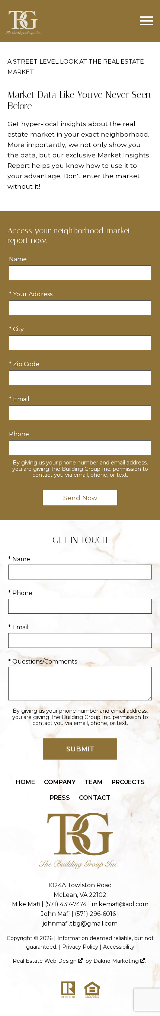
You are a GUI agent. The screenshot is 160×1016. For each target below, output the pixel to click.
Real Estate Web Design (45, 961)
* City (16, 329)
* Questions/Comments (42, 661)
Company (60, 782)
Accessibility (118, 946)
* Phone (20, 593)
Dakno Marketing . (119, 961)
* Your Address (30, 294)
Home (25, 782)
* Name (19, 559)
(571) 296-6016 (95, 913)
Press (60, 797)
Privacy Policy (80, 946)
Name (18, 259)
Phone (19, 434)
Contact (95, 797)
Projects (128, 782)
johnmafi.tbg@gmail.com (80, 923)
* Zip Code (24, 364)
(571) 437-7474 (66, 904)
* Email (19, 399)
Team (93, 782)
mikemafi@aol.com (120, 904)
